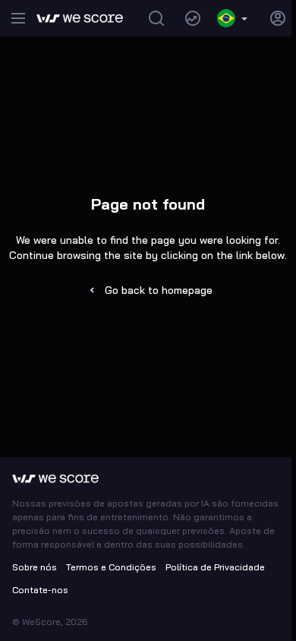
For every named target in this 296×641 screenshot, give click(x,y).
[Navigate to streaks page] (193, 18)
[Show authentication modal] (278, 18)
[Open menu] (18, 18)
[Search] (156, 18)
